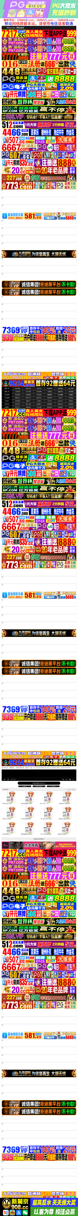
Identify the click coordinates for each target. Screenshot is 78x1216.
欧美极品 (60, 388)
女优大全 (60, 401)
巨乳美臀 (39, 391)
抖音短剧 (17, 401)
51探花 (39, 401)
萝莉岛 (71, 401)
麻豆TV (28, 401)
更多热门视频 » (71, 789)
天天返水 (71, 397)
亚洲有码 (49, 388)
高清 (63, 779)
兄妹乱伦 (28, 407)
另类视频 (71, 391)
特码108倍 (39, 786)
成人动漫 (71, 388)
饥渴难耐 (28, 394)
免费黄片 (39, 404)
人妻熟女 (49, 391)
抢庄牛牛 (28, 397)
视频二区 (7, 391)
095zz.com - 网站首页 (15, 28)
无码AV (7, 401)
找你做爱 (39, 394)
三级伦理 (17, 391)
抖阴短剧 (60, 407)
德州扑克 (39, 397)
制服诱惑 (71, 404)
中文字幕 (28, 391)
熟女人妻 (28, 404)
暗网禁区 (49, 404)
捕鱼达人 (17, 397)
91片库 (50, 401)
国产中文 (17, 407)
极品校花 (49, 407)
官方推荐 (7, 397)
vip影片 (25, 786)
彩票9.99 (49, 397)
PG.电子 (53, 786)
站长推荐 (7, 394)
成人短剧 (39, 407)
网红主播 (28, 388)
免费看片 (7, 407)
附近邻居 (17, 394)
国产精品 (17, 388)
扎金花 (60, 397)
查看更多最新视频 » (39, 839)
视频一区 (7, 388)
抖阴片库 (7, 404)
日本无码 (39, 388)
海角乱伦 (60, 404)
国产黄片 (17, 404)
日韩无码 (71, 407)
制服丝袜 (60, 391)
